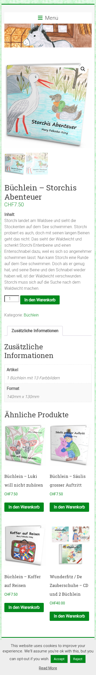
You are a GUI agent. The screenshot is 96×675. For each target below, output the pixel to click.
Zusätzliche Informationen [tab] (35, 330)
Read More (48, 668)
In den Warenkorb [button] (24, 507)
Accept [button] (59, 659)
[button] (83, 69)
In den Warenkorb (40, 299)
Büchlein (31, 315)
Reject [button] (77, 659)
